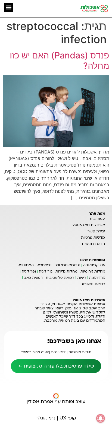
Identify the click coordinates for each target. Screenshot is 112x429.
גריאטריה (44, 265)
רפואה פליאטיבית (60, 277)
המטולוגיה (26, 265)
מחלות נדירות (66, 271)
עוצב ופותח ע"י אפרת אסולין (56, 401)
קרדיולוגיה (97, 277)
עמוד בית (97, 218)
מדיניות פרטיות (93, 237)
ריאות (81, 277)
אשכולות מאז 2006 (89, 225)
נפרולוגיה (29, 271)
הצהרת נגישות (93, 243)
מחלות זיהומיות (92, 271)
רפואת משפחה (92, 284)
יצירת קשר (96, 231)
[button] (8, 7)
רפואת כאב (33, 277)
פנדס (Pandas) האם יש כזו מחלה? (59, 60)
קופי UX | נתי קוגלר (56, 418)
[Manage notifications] (100, 418)
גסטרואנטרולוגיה (67, 265)
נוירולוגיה (45, 271)
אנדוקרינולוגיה (94, 265)
